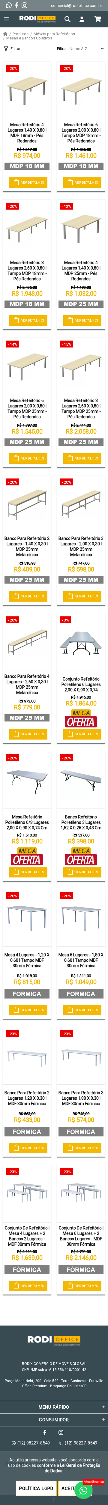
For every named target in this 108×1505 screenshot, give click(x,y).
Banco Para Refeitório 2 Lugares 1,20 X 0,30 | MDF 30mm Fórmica (27, 1098)
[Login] (83, 19)
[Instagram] (24, 5)
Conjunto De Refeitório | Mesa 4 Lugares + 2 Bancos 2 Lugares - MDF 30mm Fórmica (27, 1236)
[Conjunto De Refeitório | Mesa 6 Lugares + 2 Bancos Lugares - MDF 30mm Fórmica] (81, 1193)
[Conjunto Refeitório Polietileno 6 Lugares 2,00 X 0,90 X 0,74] (81, 642)
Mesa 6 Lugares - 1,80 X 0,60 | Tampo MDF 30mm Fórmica (81, 960)
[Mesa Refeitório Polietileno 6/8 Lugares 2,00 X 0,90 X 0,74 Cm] (27, 780)
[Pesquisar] (69, 19)
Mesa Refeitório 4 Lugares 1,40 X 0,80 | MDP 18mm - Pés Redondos (27, 133)
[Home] (5, 34)
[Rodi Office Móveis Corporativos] (37, 19)
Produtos (20, 34)
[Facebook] (17, 5)
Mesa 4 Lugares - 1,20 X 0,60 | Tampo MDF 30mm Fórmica (27, 960)
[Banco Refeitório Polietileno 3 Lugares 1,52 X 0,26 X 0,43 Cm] (81, 780)
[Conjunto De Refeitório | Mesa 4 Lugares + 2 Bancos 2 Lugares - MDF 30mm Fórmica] (27, 1193)
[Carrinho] (98, 19)
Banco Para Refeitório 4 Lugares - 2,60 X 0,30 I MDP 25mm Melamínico (27, 684)
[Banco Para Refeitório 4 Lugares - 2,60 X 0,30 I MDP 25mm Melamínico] (27, 642)
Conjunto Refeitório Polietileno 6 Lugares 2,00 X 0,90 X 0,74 (81, 684)
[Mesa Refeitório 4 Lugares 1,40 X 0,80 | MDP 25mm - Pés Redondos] (81, 228)
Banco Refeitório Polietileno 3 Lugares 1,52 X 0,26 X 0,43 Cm (81, 822)
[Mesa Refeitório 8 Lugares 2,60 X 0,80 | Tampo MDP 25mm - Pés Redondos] (81, 366)
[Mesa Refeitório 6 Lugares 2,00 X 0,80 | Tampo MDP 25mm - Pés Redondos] (27, 366)
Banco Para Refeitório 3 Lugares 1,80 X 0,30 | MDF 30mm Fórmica (81, 1098)
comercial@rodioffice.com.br (76, 5)
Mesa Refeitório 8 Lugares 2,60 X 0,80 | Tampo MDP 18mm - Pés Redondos (27, 271)
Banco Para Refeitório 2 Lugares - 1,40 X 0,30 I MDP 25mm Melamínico (27, 547)
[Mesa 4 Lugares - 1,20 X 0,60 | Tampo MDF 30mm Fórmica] (27, 917)
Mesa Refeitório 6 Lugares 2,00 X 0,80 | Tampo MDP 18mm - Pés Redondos (81, 133)
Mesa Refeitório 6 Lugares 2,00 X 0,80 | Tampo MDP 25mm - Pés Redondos (27, 409)
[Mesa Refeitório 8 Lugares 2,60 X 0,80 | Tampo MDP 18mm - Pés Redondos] (27, 228)
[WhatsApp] (9, 5)
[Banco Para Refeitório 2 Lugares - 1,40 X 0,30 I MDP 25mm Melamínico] (27, 504)
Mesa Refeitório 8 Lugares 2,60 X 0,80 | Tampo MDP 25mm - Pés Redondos (81, 409)
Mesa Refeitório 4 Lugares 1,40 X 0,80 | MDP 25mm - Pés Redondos (81, 271)
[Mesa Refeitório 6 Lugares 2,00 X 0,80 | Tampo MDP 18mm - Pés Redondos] (81, 90)
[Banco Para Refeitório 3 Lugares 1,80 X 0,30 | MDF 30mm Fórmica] (81, 1055)
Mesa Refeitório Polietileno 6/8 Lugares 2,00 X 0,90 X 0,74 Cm (27, 822)
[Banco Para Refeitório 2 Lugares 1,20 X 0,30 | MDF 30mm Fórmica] (27, 1055)
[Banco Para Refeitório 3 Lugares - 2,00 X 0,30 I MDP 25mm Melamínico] (81, 504)
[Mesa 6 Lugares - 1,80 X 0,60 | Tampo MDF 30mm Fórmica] (81, 917)
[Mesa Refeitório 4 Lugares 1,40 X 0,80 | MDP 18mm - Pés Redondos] (27, 90)
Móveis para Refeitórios (54, 34)
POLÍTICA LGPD (36, 1488)
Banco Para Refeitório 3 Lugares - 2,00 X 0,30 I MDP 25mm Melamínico (81, 547)
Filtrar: (62, 48)
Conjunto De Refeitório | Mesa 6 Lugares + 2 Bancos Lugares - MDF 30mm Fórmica (81, 1236)
